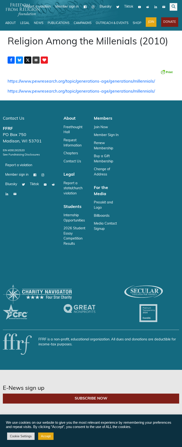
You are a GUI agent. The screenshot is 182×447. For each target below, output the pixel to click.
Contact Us (13, 119)
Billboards (101, 216)
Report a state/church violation (73, 188)
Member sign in (67, 7)
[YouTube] (140, 7)
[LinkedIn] (156, 7)
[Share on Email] (36, 60)
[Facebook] (85, 7)
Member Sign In (106, 135)
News (38, 23)
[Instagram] (93, 7)
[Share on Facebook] (11, 60)
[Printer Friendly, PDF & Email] (166, 72)
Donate (169, 22)
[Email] (164, 7)
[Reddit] (148, 7)
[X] (118, 7)
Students (73, 207)
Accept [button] (46, 436)
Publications (58, 23)
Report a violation (18, 165)
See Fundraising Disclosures (21, 154)
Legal (25, 23)
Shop (137, 23)
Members (103, 119)
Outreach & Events (112, 23)
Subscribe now (91, 398)
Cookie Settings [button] (21, 436)
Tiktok (128, 7)
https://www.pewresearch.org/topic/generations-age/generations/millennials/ (81, 82)
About (10, 23)
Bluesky (105, 7)
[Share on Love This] (44, 60)
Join (151, 22)
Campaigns (82, 23)
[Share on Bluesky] (19, 60)
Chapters (71, 153)
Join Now (101, 127)
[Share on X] (27, 60)
